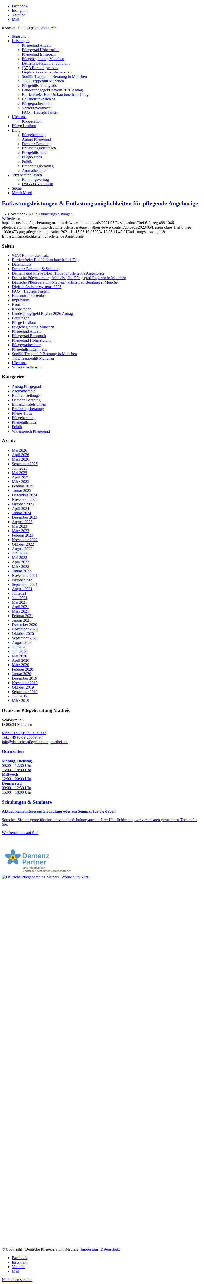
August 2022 (22, 549)
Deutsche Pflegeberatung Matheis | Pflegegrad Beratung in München (66, 282)
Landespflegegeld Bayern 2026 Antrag (42, 313)
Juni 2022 (19, 553)
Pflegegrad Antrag (26, 331)
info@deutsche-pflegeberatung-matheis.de (35, 742)
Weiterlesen (11, 218)
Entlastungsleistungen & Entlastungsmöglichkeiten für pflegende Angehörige (100, 203)
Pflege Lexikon (24, 322)
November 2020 (25, 629)
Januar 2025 (21, 490)
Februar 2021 (22, 616)
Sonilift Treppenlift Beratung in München (44, 354)
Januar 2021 (21, 620)
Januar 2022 (21, 571)
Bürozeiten (13, 751)
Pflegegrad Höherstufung (31, 340)
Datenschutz (21, 264)
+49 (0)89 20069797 (40, 28)
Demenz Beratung (26, 400)
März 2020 (20, 665)
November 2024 (25, 499)
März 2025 (20, 481)
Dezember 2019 (24, 678)
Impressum (20, 300)
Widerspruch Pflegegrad (31, 431)
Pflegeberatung (24, 418)
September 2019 (25, 692)
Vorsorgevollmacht (27, 367)
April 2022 (20, 562)
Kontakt (18, 304)
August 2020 (22, 642)
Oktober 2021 (23, 580)
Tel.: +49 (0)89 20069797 (22, 737)
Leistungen (20, 318)
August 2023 (22, 522)
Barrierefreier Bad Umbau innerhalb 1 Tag (45, 260)
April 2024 (20, 508)
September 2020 (25, 638)
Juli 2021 (19, 593)
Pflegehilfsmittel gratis (29, 349)
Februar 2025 (22, 486)
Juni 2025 (19, 468)
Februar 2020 (22, 669)
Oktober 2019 (23, 687)
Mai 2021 (19, 602)
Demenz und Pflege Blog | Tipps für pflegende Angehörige (58, 273)
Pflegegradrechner (26, 345)
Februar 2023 (22, 535)
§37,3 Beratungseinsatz (30, 255)
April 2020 (20, 660)
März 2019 (20, 700)
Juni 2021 (19, 598)
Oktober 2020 (23, 633)
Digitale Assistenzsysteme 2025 (36, 287)
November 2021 (25, 575)
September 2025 (25, 464)
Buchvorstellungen (27, 395)
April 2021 (20, 607)
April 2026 (20, 455)
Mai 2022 (19, 557)
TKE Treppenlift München (33, 358)
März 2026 (20, 459)
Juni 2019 (19, 696)
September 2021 (25, 584)
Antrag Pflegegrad (26, 386)
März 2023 (20, 531)
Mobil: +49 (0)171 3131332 (24, 733)
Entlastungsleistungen (56, 214)
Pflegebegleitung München (33, 327)
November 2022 (25, 540)
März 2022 (20, 566)
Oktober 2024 (23, 504)
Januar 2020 (21, 674)
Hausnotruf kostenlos (28, 295)
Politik (17, 427)
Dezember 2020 (24, 625)
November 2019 (25, 683)
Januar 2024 (21, 513)
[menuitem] (107, 36)
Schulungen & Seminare (27, 802)
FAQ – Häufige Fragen (30, 291)
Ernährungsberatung (28, 409)
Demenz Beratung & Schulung (36, 269)
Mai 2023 (19, 526)
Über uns (19, 363)
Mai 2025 (19, 473)
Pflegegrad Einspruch (29, 336)
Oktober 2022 (23, 544)
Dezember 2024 (24, 495)
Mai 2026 (19, 450)
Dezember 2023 (24, 517)
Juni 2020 (19, 651)
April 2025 (20, 477)
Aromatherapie (23, 391)
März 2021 (20, 611)
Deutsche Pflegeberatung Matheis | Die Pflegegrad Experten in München (69, 278)
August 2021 (22, 589)
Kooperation (22, 309)
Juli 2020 (19, 647)
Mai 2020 (19, 656)
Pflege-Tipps (22, 413)
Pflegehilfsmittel (24, 422)
